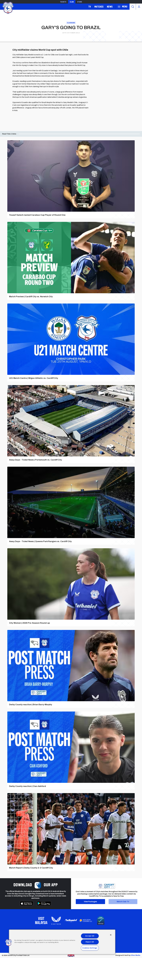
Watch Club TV (123, 902)
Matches (98, 6)
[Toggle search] (133, 7)
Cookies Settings (89, 948)
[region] (62, 941)
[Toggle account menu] (139, 7)
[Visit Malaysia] (41, 920)
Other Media (135, 955)
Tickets (63, 2)
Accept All (89, 936)
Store (79, 2)
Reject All (90, 942)
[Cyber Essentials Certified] (101, 920)
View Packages (90, 902)
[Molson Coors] (86, 920)
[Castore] (56, 920)
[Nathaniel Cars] (71, 920)
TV (89, 6)
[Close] (110, 934)
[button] (8, 942)
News (109, 6)
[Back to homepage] (8, 8)
